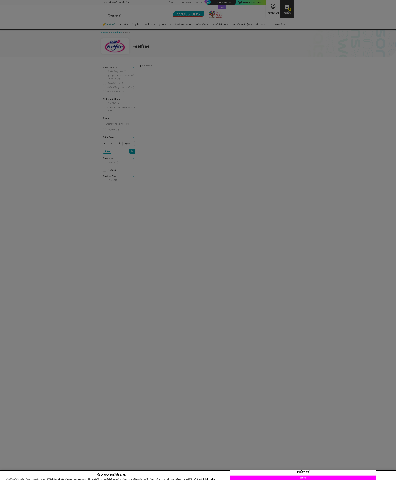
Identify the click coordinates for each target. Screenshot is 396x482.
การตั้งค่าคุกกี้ (303, 472)
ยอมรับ (303, 477)
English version (209, 479)
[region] (198, 476)
